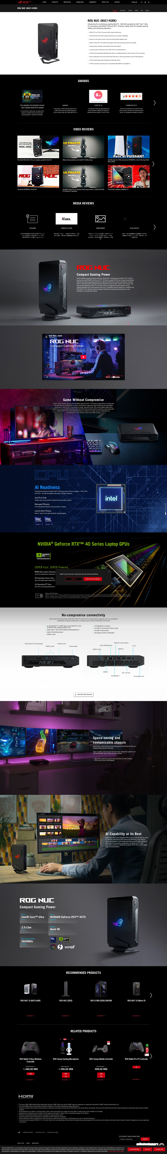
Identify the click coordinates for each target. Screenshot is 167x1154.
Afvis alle (147, 1149)
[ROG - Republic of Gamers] (24, 2)
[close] (109, 571)
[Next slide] (151, 995)
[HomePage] (18, 1132)
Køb (142, 10)
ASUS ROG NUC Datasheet (84, 694)
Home (28, 1143)
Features (115, 10)
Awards (130, 10)
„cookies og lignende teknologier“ (116, 1151)
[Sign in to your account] (145, 2)
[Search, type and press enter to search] (142, 2)
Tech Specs (123, 10)
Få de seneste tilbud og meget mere (129, 1136)
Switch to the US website (93, 579)
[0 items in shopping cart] (149, 2)
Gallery (136, 10)
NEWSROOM (35, 1143)
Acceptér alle (159, 1149)
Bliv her (74, 579)
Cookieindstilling (134, 1149)
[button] (145, 1139)
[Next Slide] (155, 103)
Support (147, 10)
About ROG (20, 1143)
